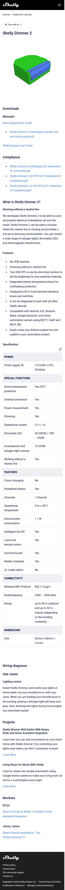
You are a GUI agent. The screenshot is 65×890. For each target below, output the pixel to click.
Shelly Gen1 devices (22, 14)
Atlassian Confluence (14, 885)
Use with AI (13, 24)
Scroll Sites (55, 882)
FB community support (13, 872)
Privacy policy (9, 865)
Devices (6, 14)
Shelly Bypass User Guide (17, 145)
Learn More (9, 754)
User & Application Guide (17, 123)
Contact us (8, 876)
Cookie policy (9, 869)
